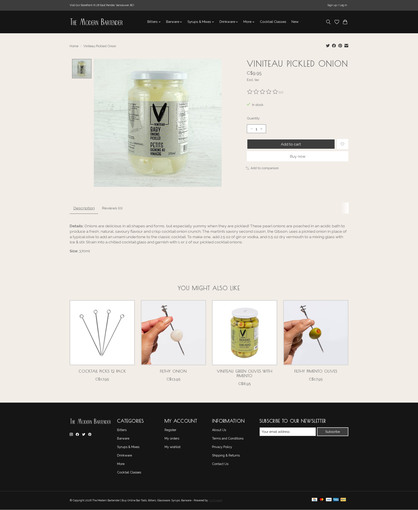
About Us (219, 430)
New (295, 22)
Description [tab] (84, 208)
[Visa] (329, 500)
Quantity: (253, 118)
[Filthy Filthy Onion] (173, 333)
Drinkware (124, 455)
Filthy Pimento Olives (315, 371)
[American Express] (336, 500)
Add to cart (291, 144)
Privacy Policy (222, 447)
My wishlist (172, 447)
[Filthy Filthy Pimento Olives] (316, 333)
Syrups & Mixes (128, 447)
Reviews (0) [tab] (112, 208)
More (121, 464)
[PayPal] (343, 500)
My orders (172, 438)
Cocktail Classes (273, 22)
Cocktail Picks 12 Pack (102, 371)
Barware (123, 438)
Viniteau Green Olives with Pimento (245, 373)
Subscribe (332, 431)
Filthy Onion (173, 371)
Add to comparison (265, 168)
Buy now (297, 156)
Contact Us (220, 464)
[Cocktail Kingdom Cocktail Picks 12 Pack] (102, 333)
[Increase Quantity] (261, 129)
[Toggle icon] (328, 22)
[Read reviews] (263, 92)
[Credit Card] (314, 500)
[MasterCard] (321, 500)
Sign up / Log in (337, 5)
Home (74, 46)
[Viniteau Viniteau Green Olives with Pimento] (244, 333)
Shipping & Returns (226, 455)
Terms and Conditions (227, 438)
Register (170, 430)
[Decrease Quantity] (252, 129)
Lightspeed (215, 500)
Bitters (121, 430)
